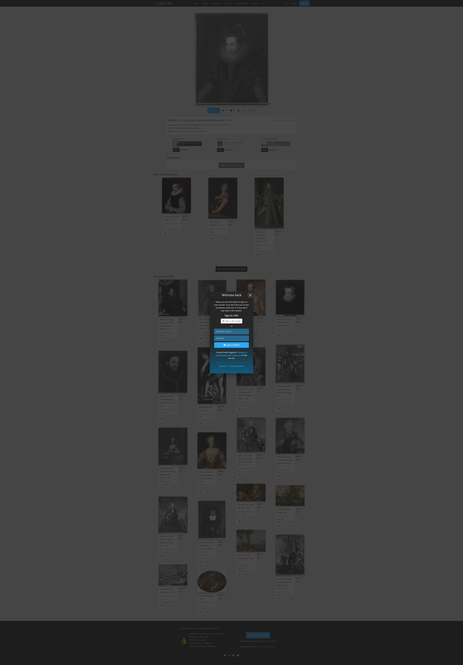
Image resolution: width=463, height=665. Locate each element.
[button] (231, 321)
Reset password (237, 366)
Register (222, 366)
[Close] (250, 295)
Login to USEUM (232, 345)
